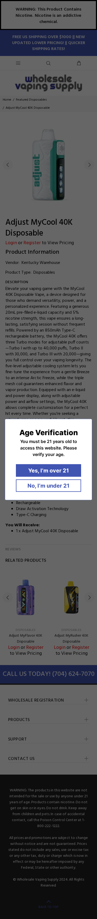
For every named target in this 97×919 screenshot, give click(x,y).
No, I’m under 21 (48, 485)
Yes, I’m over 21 (48, 470)
